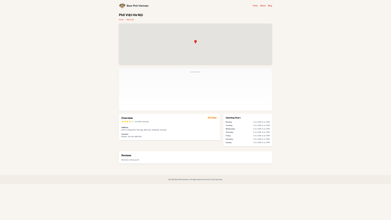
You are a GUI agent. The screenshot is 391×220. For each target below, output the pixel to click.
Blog (270, 5)
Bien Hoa (130, 20)
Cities (255, 5)
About (263, 5)
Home (121, 20)
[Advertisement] (195, 90)
